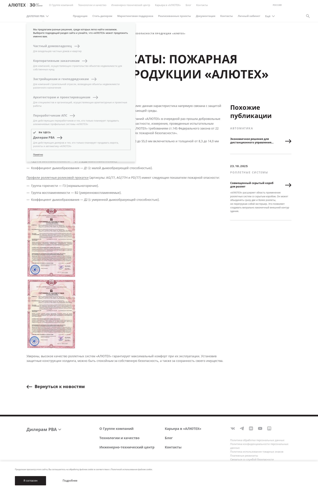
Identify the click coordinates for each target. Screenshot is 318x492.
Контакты (173, 447)
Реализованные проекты (174, 16)
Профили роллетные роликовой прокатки (57, 178)
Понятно (38, 154)
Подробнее (70, 481)
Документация (205, 16)
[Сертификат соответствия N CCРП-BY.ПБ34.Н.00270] (51, 242)
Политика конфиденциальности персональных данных (259, 446)
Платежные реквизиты (244, 456)
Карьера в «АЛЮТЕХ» (168, 5)
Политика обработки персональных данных (257, 440)
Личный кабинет (249, 16)
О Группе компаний (116, 428)
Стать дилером (102, 16)
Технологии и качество (119, 438)
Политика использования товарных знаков (256, 452)
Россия (277, 5)
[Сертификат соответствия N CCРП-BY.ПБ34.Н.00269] (51, 313)
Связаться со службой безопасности (252, 459)
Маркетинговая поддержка (135, 16)
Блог (188, 5)
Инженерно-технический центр (127, 447)
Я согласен (30, 481)
